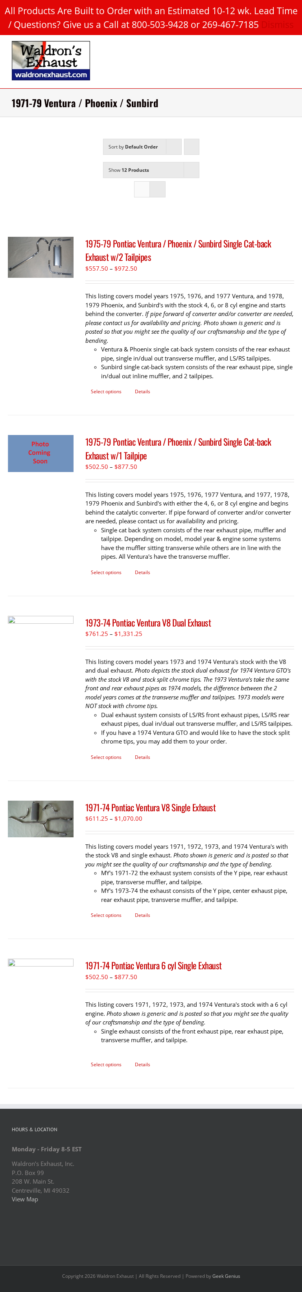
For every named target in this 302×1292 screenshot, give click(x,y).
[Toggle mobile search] (273, 45)
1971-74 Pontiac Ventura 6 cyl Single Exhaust (153, 965)
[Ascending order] (191, 147)
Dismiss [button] (277, 24)
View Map (25, 1199)
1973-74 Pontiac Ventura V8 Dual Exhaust (148, 622)
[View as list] (157, 189)
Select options (106, 391)
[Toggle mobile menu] (287, 45)
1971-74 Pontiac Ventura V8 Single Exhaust (150, 807)
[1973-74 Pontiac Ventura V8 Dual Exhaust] (41, 629)
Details (142, 391)
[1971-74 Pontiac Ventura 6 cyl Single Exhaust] (41, 970)
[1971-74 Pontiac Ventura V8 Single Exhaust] (41, 819)
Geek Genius (226, 1276)
